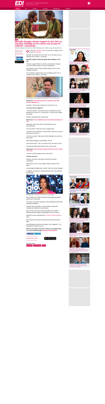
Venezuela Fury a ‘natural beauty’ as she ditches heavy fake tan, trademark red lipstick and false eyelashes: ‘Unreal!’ (79, 105)
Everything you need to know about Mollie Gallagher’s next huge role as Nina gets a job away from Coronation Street (79, 220)
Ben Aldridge (19, 53)
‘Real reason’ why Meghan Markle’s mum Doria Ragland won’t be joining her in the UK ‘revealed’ (79, 205)
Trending (56, 8)
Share (19, 57)
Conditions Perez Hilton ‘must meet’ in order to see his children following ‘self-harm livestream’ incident (78, 265)
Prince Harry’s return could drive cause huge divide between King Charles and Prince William (78, 190)
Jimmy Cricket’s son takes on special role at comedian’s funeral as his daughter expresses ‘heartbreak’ (79, 90)
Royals (45, 8)
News (18, 8)
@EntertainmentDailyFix (49, 230)
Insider (68, 8)
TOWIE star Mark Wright (53, 215)
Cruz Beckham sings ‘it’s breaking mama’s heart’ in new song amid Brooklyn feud (79, 134)
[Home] (19, 3)
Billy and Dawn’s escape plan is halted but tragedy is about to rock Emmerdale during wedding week (79, 235)
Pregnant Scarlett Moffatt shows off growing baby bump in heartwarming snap (79, 63)
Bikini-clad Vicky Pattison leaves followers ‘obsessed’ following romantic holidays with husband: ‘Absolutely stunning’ (79, 120)
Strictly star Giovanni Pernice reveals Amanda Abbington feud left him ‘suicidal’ (79, 76)
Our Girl (44, 245)
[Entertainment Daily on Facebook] (89, 3)
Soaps (35, 8)
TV (26, 8)
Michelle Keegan (18, 54)
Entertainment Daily (18, 50)
